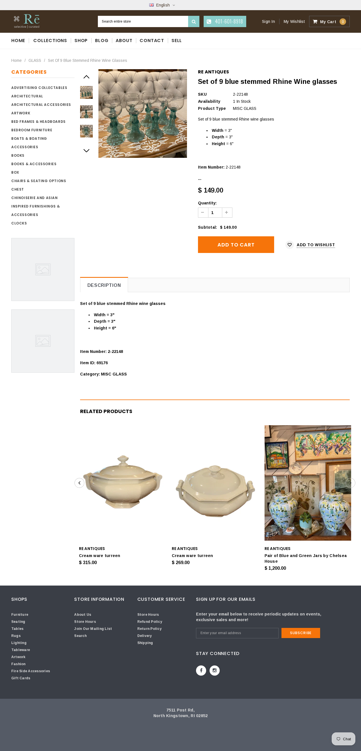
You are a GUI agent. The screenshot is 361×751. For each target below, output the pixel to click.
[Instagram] (215, 670)
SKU (202, 94)
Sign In (268, 21)
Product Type (212, 108)
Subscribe (301, 633)
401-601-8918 (228, 21)
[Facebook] (201, 670)
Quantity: (207, 203)
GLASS (34, 60)
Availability (209, 101)
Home (16, 60)
